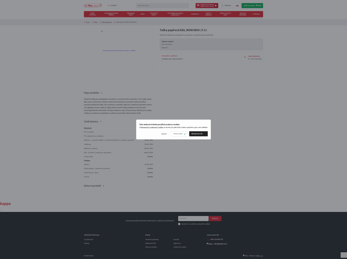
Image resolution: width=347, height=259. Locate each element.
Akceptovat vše (197, 134)
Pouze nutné (178, 134)
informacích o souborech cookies (151, 127)
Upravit (164, 134)
